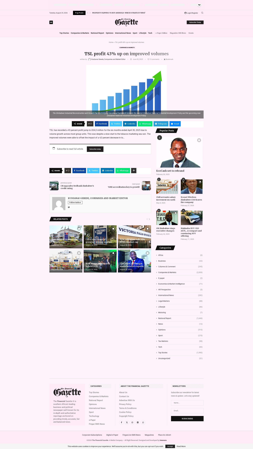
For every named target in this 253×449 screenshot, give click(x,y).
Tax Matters (180, 341)
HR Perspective (180, 290)
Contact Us (124, 396)
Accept (170, 446)
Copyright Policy (126, 416)
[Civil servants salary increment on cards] (167, 186)
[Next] (149, 219)
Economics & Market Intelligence (180, 284)
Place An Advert (164, 435)
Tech (150, 33)
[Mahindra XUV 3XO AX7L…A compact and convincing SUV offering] (192, 218)
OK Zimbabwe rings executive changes (165, 229)
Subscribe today (95, 149)
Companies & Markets (80, 33)
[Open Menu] (51, 22)
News (180, 324)
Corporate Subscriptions (92, 435)
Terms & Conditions (128, 408)
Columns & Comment (180, 267)
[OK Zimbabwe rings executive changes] (167, 218)
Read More (181, 446)
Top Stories (64, 33)
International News (123, 33)
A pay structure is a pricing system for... (111, 13)
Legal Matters (180, 301)
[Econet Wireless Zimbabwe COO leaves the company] (192, 186)
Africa (180, 255)
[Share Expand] (133, 170)
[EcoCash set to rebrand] (179, 152)
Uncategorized (180, 358)
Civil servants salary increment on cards (166, 198)
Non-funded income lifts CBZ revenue (64, 240)
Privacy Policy (125, 404)
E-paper (180, 278)
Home (111, 42)
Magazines (149, 435)
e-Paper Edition (161, 33)
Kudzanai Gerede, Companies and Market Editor (108, 59)
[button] (88, 13)
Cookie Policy (125, 412)
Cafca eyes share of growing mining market (99, 240)
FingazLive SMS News (178, 33)
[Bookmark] (79, 229)
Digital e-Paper (112, 435)
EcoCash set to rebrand (170, 170)
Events (191, 33)
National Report (97, 33)
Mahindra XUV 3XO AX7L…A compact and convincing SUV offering (191, 232)
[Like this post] (91, 123)
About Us (123, 392)
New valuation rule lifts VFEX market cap (132, 240)
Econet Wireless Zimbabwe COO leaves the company (191, 199)
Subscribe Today (195, 22)
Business (180, 261)
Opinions (109, 33)
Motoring (180, 312)
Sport (135, 33)
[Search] (202, 13)
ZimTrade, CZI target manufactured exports (131, 265)
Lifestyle (142, 33)
